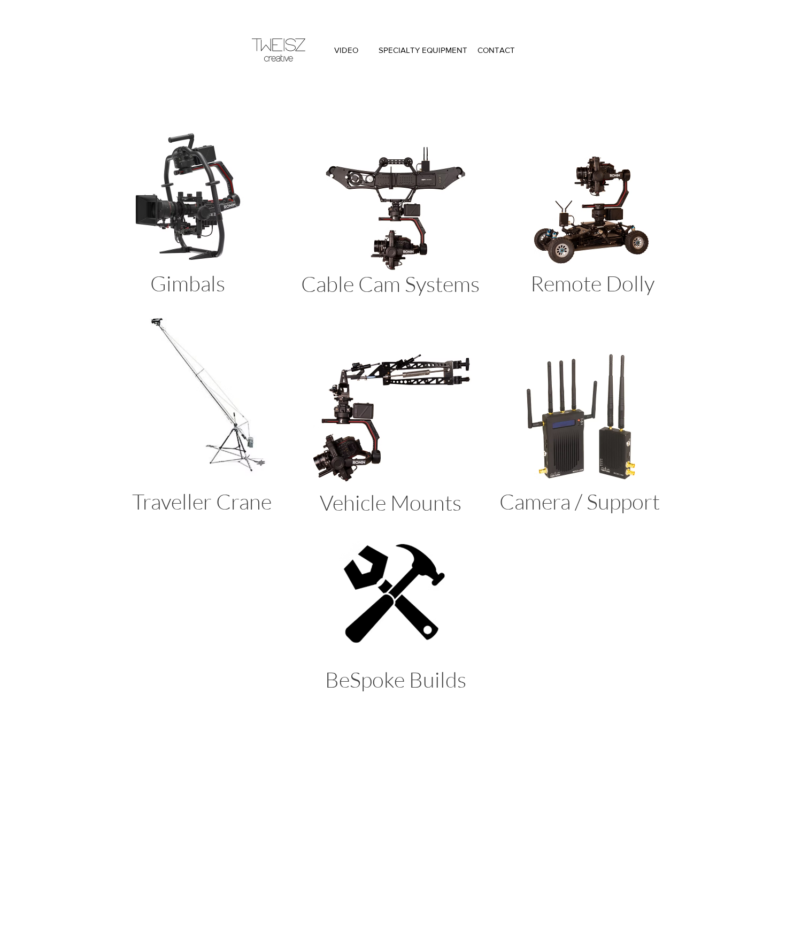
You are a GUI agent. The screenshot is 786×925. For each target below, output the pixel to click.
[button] (582, 431)
